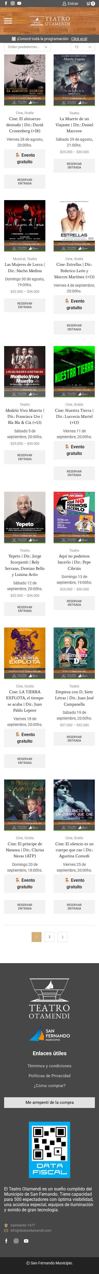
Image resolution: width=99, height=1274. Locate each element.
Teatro (74, 113)
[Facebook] (6, 3)
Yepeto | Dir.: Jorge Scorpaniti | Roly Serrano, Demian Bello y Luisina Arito (25, 565)
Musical (19, 259)
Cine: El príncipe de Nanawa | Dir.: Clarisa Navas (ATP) (25, 849)
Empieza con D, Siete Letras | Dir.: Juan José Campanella (74, 697)
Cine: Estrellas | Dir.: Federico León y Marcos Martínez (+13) (74, 270)
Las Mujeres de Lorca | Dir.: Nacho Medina (25, 267)
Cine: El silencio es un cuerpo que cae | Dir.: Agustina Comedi (74, 849)
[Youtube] (19, 3)
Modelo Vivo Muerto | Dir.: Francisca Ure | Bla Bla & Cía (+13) (25, 416)
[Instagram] (13, 3)
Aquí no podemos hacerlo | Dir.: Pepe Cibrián (74, 562)
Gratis (29, 113)
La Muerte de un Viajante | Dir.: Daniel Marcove (74, 124)
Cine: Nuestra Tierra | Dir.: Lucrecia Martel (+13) (74, 416)
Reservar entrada (24, 181)
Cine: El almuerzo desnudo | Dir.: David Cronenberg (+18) (24, 124)
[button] (49, 1102)
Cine (19, 113)
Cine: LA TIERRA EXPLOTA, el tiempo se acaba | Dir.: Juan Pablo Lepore (24, 701)
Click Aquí (73, 39)
